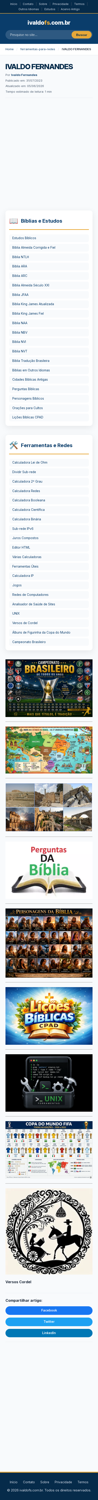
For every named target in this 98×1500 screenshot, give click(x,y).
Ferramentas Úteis (25, 566)
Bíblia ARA (19, 266)
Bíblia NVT (19, 351)
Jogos (17, 585)
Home (9, 49)
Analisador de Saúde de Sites (33, 604)
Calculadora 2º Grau (27, 481)
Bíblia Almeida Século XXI (30, 285)
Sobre (43, 4)
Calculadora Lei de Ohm (29, 462)
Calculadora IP (23, 576)
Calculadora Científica (28, 510)
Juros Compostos (25, 538)
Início (13, 4)
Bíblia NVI (19, 342)
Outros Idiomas (28, 9)
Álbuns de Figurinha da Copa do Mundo (41, 632)
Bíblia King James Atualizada (33, 304)
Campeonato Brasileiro (29, 642)
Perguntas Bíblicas (25, 389)
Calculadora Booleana (28, 500)
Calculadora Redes (26, 491)
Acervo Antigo (70, 9)
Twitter (49, 1321)
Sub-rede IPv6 (23, 529)
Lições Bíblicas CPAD (27, 417)
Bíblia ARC (19, 276)
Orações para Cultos (27, 408)
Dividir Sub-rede (24, 472)
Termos (79, 4)
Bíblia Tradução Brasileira (30, 361)
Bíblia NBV (19, 332)
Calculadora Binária (26, 519)
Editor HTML (21, 547)
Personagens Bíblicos (28, 398)
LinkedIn (49, 1333)
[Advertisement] (49, 154)
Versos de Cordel (25, 623)
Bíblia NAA (19, 323)
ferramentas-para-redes (37, 49)
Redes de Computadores (30, 595)
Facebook (49, 1310)
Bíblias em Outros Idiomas (31, 370)
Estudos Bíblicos (24, 238)
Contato (28, 4)
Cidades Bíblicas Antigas (30, 379)
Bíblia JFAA (20, 295)
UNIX (16, 613)
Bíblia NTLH (20, 257)
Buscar (81, 35)
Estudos (49, 9)
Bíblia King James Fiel (28, 313)
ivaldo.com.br (49, 22)
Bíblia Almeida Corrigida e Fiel (33, 247)
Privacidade (61, 4)
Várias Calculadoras (26, 557)
